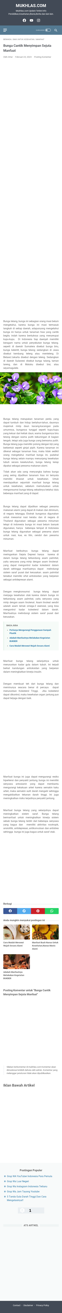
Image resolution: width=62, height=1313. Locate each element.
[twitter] (24, 911)
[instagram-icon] (38, 20)
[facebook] (10, 911)
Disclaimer (28, 1305)
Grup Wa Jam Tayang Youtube (23, 1191)
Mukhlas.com (31, 5)
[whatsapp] (52, 911)
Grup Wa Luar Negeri (18, 1181)
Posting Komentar (42, 57)
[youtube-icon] (31, 20)
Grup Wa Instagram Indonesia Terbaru (27, 1186)
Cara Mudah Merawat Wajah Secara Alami (29, 646)
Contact (16, 1305)
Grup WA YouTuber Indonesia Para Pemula (29, 1176)
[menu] (7, 30)
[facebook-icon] (24, 20)
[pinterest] (38, 911)
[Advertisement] (31, 189)
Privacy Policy (42, 1305)
